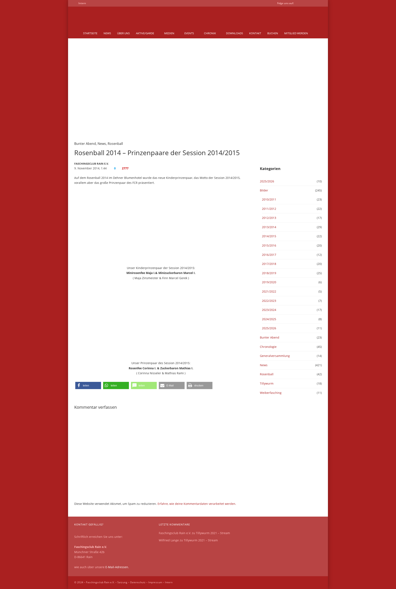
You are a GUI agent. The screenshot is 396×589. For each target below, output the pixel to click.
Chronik (210, 33)
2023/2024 (269, 310)
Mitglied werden (296, 33)
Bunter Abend (85, 143)
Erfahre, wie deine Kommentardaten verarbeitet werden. (197, 504)
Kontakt (255, 33)
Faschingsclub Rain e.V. (175, 533)
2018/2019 (269, 273)
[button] (88, 385)
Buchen (272, 33)
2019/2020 (269, 282)
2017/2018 (269, 264)
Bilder (264, 190)
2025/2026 (267, 181)
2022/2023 (269, 301)
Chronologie (268, 347)
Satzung (122, 582)
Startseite (90, 33)
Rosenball (115, 143)
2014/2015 (269, 236)
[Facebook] (299, 4)
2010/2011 (269, 199)
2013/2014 (269, 227)
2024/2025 (269, 319)
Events (189, 33)
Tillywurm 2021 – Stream (213, 533)
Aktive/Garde (145, 33)
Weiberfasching (271, 393)
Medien (169, 33)
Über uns (123, 33)
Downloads (234, 33)
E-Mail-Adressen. (117, 567)
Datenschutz (138, 582)
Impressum (155, 582)
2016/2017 (269, 255)
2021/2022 (269, 291)
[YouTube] (306, 4)
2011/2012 (269, 209)
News (107, 33)
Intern (168, 582)
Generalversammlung (275, 356)
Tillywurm (266, 383)
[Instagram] (312, 4)
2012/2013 (269, 218)
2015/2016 (269, 245)
